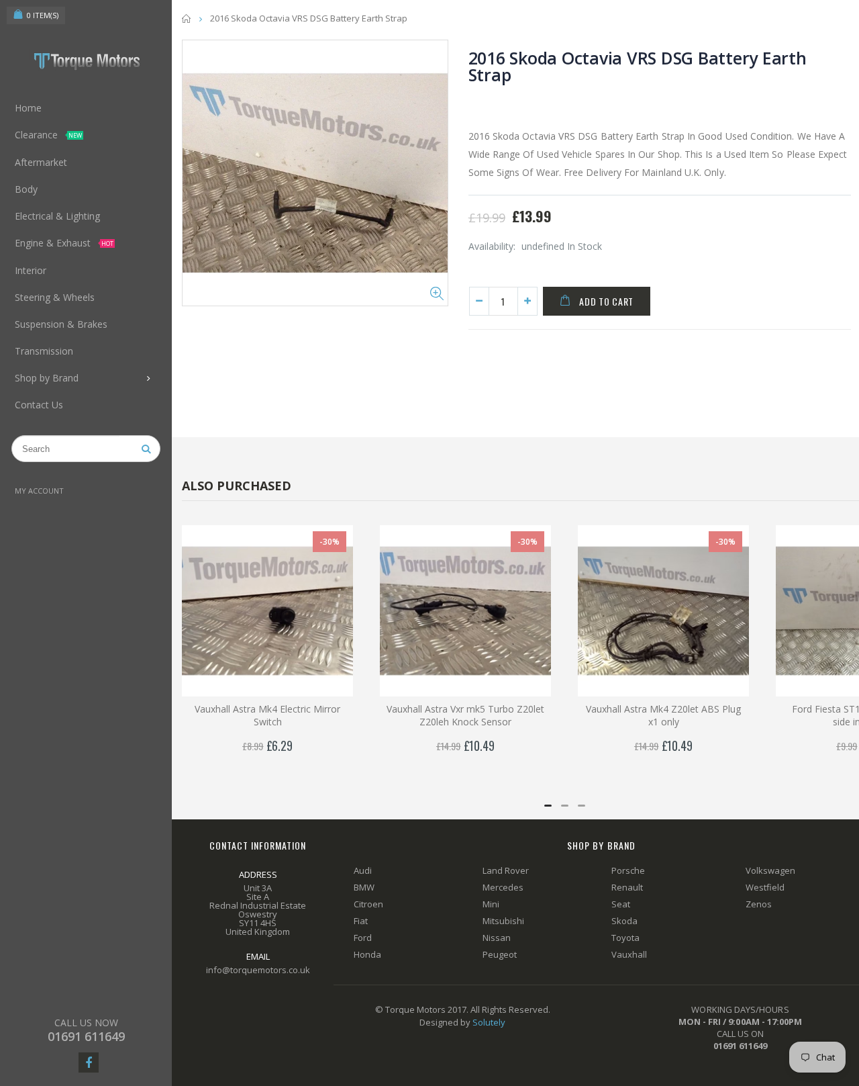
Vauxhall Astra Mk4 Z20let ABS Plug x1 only (663, 715)
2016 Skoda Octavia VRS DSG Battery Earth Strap (637, 66)
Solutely (488, 1022)
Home (187, 18)
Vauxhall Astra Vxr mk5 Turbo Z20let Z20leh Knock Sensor (465, 715)
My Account (39, 491)
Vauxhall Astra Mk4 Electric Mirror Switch (267, 715)
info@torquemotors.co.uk (258, 970)
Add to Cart (606, 301)
